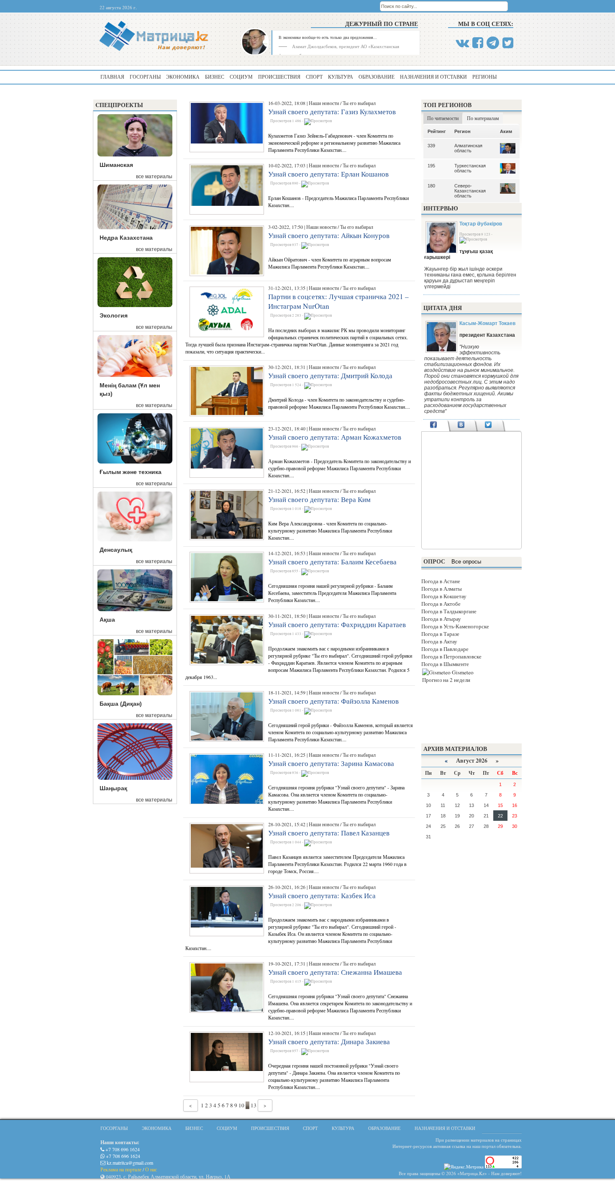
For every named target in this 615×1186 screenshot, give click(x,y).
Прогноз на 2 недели (446, 680)
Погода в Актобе (441, 603)
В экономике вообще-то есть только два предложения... (328, 37)
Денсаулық (116, 549)
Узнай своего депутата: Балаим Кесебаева (332, 561)
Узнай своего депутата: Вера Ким (319, 499)
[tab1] (433, 425)
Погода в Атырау (441, 618)
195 (431, 165)
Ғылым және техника (130, 472)
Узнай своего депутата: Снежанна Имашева (335, 972)
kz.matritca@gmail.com (129, 1162)
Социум (241, 76)
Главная (112, 76)
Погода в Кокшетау (443, 596)
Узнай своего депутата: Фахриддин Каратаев (337, 624)
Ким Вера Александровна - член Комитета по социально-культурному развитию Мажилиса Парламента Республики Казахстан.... (330, 530)
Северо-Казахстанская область (470, 190)
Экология (114, 315)
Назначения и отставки (433, 76)
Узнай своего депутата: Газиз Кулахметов (332, 111)
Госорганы (145, 76)
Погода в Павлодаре (445, 649)
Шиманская (116, 164)
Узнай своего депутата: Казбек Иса (322, 895)
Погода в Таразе (440, 634)
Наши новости (324, 103)
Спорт (314, 76)
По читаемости (443, 118)
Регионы (484, 76)
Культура (340, 76)
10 (241, 1105)
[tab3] (488, 425)
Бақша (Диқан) (121, 703)
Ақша (107, 619)
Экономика (183, 76)
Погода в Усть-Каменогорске (455, 626)
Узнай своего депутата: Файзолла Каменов (333, 701)
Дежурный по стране (381, 23)
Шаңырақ (113, 788)
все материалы (154, 176)
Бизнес (214, 76)
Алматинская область (468, 148)
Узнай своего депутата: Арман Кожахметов (334, 437)
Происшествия (279, 76)
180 (431, 185)
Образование (377, 76)
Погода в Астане (440, 581)
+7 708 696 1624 (122, 1149)
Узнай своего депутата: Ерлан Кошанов (328, 174)
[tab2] (460, 425)
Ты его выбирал (359, 103)
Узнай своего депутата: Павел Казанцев (329, 833)
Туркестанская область (470, 168)
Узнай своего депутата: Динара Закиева (329, 1041)
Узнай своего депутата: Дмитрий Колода (330, 375)
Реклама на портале (120, 1169)
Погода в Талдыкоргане (449, 611)
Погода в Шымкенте (445, 664)
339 (431, 145)
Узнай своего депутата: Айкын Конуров (329, 235)
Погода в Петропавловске (451, 656)
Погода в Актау (439, 641)
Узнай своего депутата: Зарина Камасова (331, 763)
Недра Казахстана (126, 237)
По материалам (483, 118)
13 (253, 1105)
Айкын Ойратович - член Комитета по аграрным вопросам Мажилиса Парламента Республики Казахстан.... (329, 263)
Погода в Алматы (441, 588)
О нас (151, 1169)
